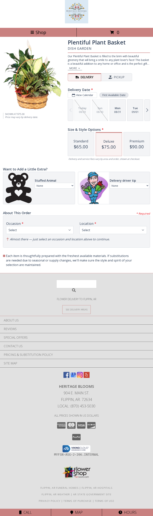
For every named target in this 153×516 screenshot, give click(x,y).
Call (27, 512)
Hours (129, 512)
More (73, 68)
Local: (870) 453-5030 (76, 406)
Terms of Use (104, 501)
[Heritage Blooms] (76, 22)
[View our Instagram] (80, 377)
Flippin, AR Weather (56, 494)
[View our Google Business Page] (73, 377)
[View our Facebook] (66, 377)
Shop (41, 32)
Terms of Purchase (77, 501)
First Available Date (114, 95)
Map (78, 512)
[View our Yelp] (87, 377)
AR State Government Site (92, 494)
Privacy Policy (49, 501)
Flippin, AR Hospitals (97, 487)
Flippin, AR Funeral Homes (59, 487)
